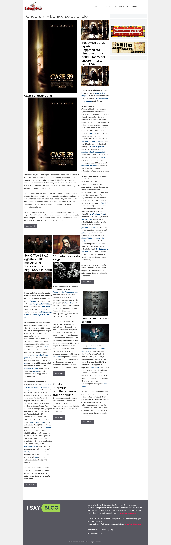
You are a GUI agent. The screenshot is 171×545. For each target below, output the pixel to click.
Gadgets (135, 6)
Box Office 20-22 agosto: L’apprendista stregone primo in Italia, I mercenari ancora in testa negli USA (93, 53)
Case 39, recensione (38, 96)
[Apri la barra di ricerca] (144, 6)
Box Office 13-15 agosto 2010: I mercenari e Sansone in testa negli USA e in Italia (38, 263)
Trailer (97, 6)
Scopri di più (30, 226)
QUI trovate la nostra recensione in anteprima (37, 387)
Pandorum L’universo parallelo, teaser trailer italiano (64, 390)
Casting (108, 6)
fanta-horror (95, 367)
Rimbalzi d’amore (31, 368)
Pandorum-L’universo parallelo (65, 292)
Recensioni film (121, 6)
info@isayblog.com (128, 513)
